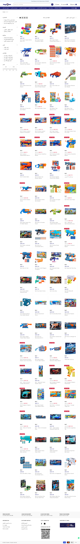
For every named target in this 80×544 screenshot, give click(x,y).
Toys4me (7, 542)
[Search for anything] (33, 4)
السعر (4, 64)
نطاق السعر (4, 53)
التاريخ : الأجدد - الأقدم (70, 17)
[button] (73, 4)
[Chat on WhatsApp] (78, 538)
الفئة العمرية (5, 17)
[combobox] (32, 4)
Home (4, 12)
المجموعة (4, 27)
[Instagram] (44, 523)
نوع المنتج (4, 35)
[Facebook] (41, 523)
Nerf (7, 12)
